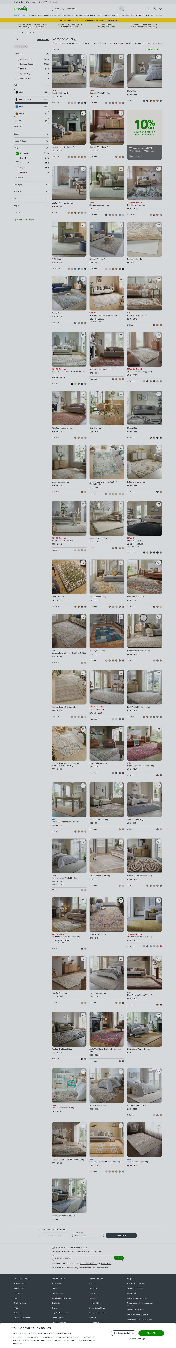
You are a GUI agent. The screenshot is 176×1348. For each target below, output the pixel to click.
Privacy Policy (17, 1343)
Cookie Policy (86, 1340)
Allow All (151, 1333)
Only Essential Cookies (123, 1333)
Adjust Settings (137, 1339)
